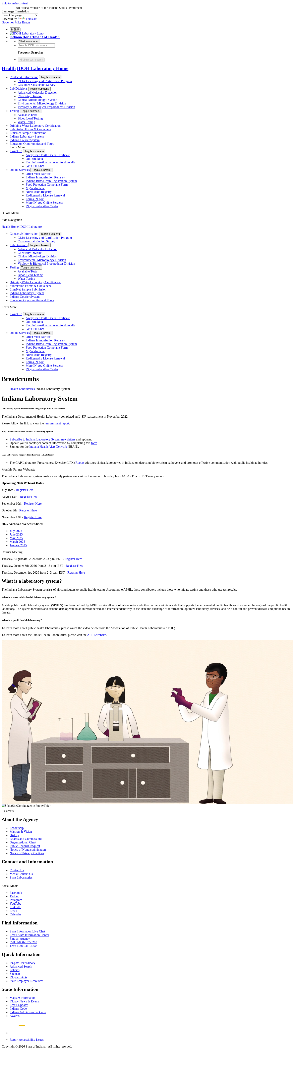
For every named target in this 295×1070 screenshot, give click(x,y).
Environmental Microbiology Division (42, 103)
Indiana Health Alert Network (48, 446)
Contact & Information (24, 77)
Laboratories (27, 389)
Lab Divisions (18, 88)
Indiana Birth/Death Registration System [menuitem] (51, 181)
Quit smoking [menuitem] (34, 158)
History (14, 835)
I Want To (16, 151)
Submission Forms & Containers (30, 129)
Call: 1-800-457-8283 (23, 942)
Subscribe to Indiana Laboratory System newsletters (42, 439)
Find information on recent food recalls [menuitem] (50, 162)
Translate (31, 18)
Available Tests (27, 114)
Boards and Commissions (26, 838)
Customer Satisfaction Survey (36, 84)
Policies (14, 970)
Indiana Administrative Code (28, 1012)
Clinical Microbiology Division (37, 99)
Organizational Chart (23, 842)
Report (79, 462)
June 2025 (16, 534)
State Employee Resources (26, 981)
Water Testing (26, 122)
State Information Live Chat (27, 931)
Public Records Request (25, 846)
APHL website (96, 635)
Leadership (17, 828)
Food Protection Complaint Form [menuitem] (47, 184)
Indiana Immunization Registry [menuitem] (45, 177)
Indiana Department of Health (35, 37)
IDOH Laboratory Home (42, 68)
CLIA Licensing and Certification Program (45, 81)
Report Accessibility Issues (27, 1039)
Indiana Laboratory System (27, 136)
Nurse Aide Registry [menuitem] (39, 191)
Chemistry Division (30, 96)
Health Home (10, 226)
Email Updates (19, 1005)
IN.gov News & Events (25, 1001)
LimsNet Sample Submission (28, 133)
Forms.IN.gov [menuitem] (35, 199)
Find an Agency (20, 938)
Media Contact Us (21, 874)
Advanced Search (21, 966)
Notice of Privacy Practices (27, 853)
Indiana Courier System (25, 140)
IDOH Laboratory (31, 226)
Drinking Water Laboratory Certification (35, 125)
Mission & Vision (21, 831)
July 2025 (16, 530)
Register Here (24, 490)
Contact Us (17, 870)
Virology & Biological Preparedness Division (46, 107)
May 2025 (16, 538)
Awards (14, 1015)
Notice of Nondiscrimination (28, 849)
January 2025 (18, 545)
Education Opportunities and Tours (32, 143)
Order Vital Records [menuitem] (38, 173)
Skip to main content (15, 3)
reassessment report (57, 423)
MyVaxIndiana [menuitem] (35, 188)
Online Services (20, 169)
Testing (14, 110)
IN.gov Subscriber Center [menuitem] (42, 206)
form (94, 443)
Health (9, 68)
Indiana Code (18, 1008)
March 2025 (17, 541)
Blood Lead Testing (30, 118)
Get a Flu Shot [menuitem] (35, 166)
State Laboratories (21, 877)
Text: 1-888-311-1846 (23, 946)
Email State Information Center (29, 935)
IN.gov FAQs (18, 977)
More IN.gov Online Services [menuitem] (44, 202)
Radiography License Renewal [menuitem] (45, 195)
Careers (9, 811)
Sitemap (15, 973)
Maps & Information (23, 997)
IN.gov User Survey (22, 963)
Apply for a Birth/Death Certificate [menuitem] (48, 155)
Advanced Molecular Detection (37, 92)
